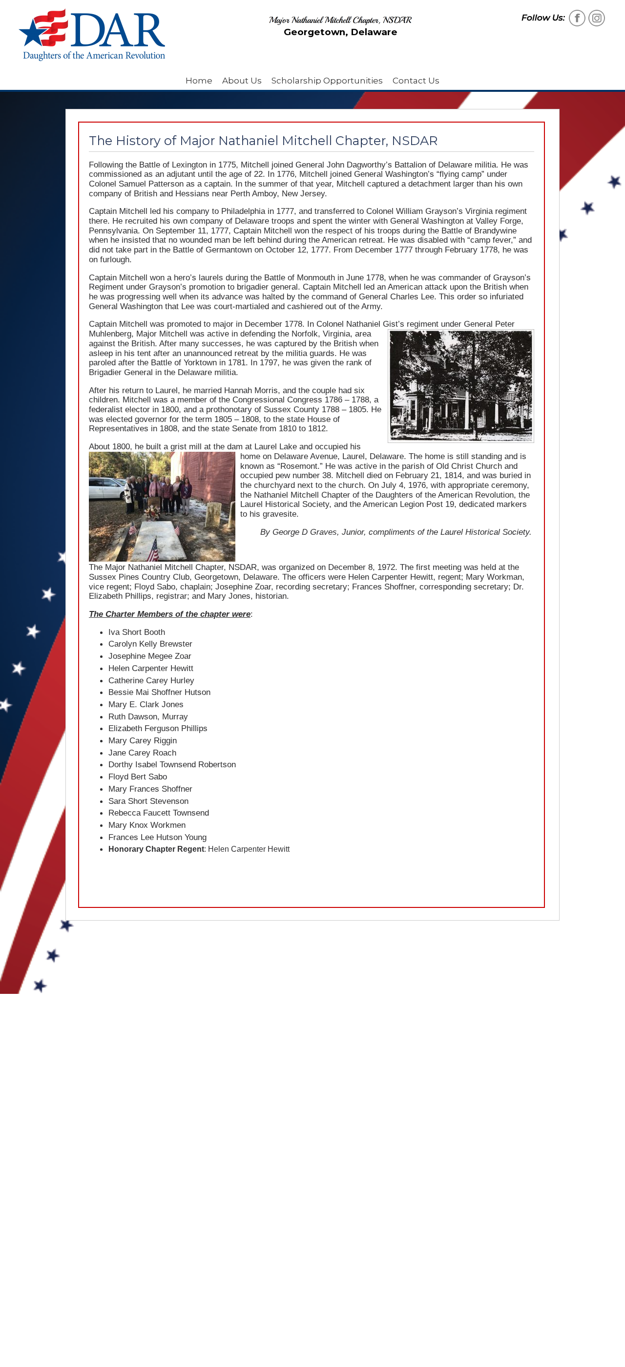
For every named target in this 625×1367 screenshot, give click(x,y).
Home (199, 80)
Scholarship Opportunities (327, 80)
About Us (242, 80)
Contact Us (416, 80)
